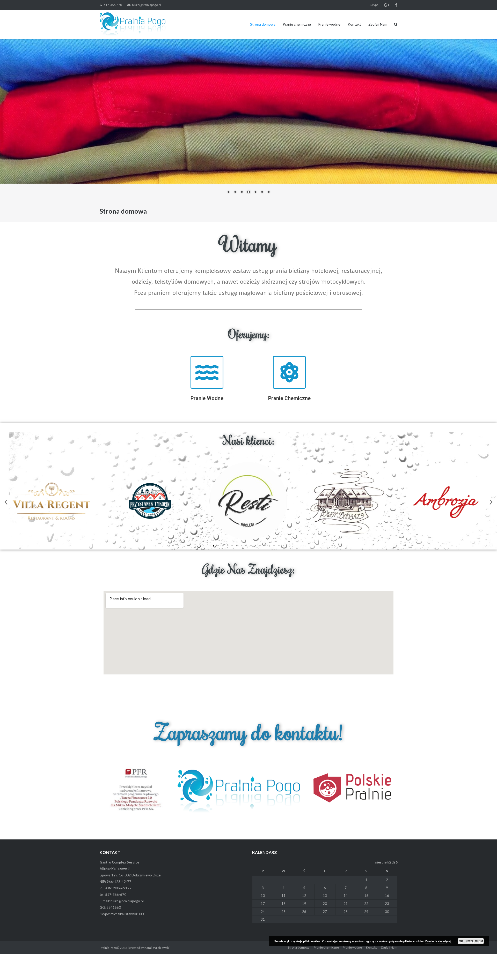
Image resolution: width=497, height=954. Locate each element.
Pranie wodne (329, 24)
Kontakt (354, 24)
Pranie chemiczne (297, 24)
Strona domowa (262, 24)
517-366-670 (113, 5)
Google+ (386, 5)
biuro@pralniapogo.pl (146, 5)
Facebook (396, 5)
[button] (6, 502)
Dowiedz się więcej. (438, 941)
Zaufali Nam (377, 24)
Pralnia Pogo (108, 948)
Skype (374, 5)
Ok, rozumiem (471, 941)
